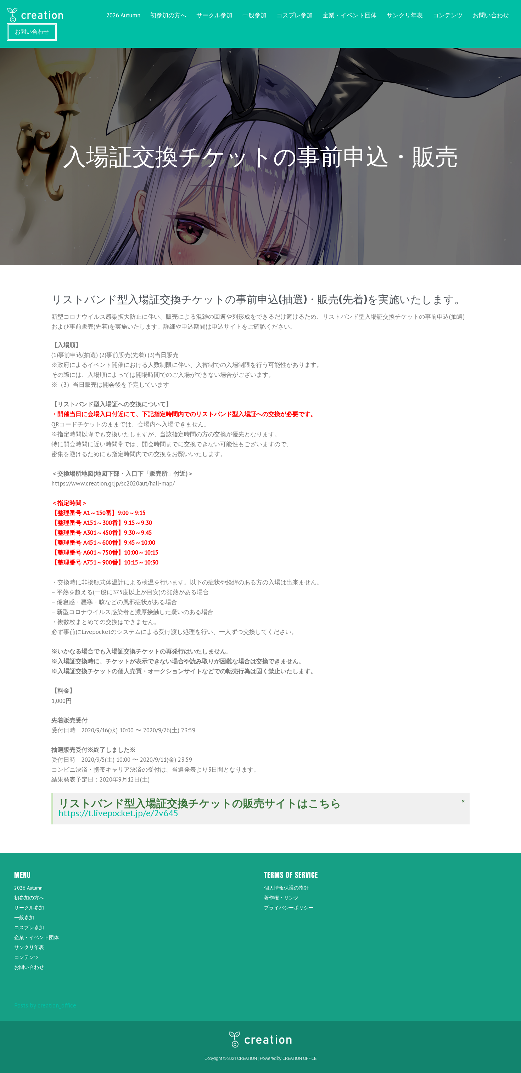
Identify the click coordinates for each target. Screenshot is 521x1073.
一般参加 (254, 15)
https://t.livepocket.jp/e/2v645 (118, 813)
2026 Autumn (123, 15)
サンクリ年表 (405, 15)
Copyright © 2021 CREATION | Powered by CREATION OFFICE (260, 1058)
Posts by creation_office (45, 1005)
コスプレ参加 (294, 15)
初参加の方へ (168, 15)
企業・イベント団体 (350, 15)
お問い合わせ (491, 15)
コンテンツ (448, 15)
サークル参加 (214, 15)
